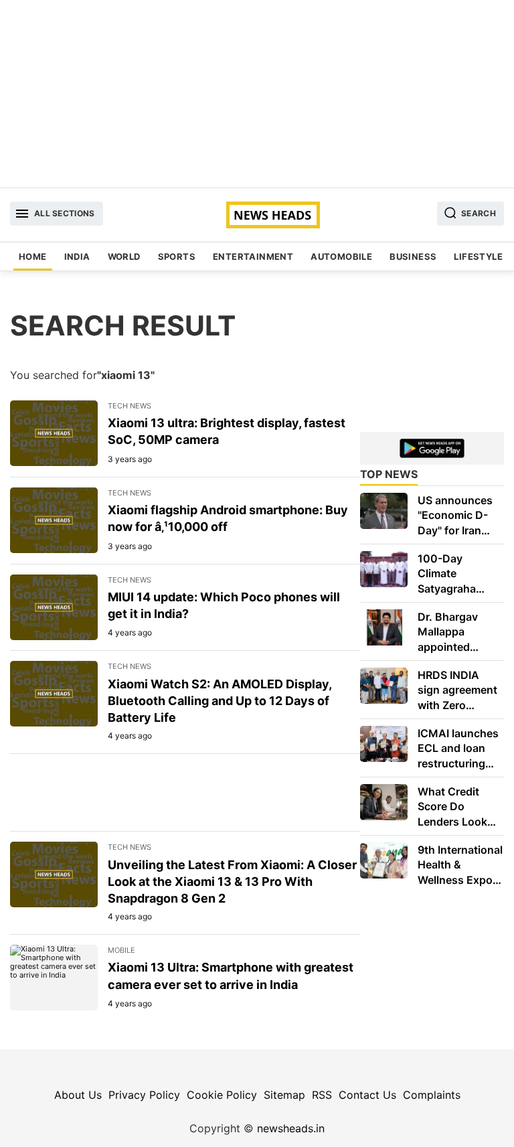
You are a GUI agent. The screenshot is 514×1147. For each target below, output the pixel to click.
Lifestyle (478, 256)
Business (413, 256)
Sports (176, 256)
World (124, 256)
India (77, 256)
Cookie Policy (222, 1094)
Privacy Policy (144, 1094)
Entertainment (253, 256)
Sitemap (284, 1094)
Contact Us (367, 1094)
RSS (322, 1094)
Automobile (341, 256)
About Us (78, 1094)
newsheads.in (291, 1128)
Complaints (431, 1094)
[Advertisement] (257, 93)
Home (33, 256)
